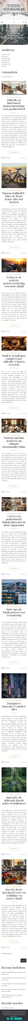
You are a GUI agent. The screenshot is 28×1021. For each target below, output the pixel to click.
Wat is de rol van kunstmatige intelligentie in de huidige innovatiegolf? (14, 34)
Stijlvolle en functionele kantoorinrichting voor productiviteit (14, 104)
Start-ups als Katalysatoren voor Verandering (14, 612)
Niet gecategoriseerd (14, 27)
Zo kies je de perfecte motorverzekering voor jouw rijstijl (14, 282)
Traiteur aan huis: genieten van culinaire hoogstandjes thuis (14, 442)
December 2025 (6, 54)
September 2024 (6, 64)
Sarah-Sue (7, 158)
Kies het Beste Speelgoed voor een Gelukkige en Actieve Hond (14, 894)
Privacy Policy (18, 1018)
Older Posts (7, 953)
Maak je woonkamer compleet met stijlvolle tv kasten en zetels (14, 360)
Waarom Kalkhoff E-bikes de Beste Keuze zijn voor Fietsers (14, 197)
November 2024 (6, 60)
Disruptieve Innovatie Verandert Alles (14, 706)
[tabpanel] (14, 34)
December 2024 (6, 58)
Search (23, 960)
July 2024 (4, 66)
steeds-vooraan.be (14, 7)
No (11, 1018)
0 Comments (23, 158)
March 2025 (5, 56)
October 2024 (5, 62)
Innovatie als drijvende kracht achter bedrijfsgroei (14, 800)
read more (14, 152)
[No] (26, 1015)
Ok (8, 1018)
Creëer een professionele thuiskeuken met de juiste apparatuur (14, 520)
